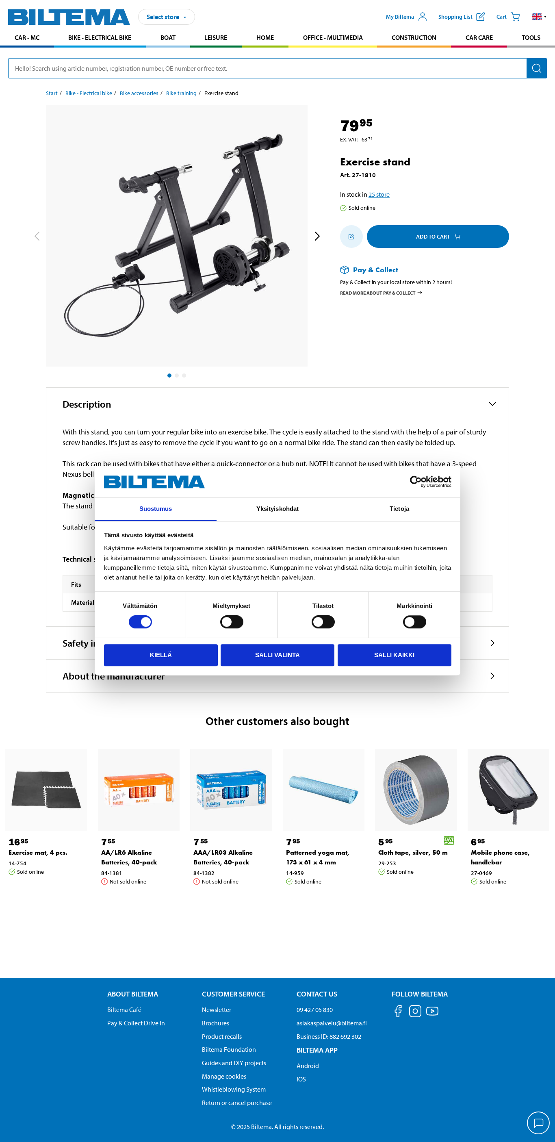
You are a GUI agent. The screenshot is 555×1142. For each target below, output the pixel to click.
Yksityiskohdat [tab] (277, 508)
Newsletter (216, 1009)
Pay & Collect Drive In (136, 1023)
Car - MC (27, 37)
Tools (531, 37)
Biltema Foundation (229, 1049)
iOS (301, 1079)
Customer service (233, 994)
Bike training (181, 93)
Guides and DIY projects (234, 1063)
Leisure (215, 37)
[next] (317, 237)
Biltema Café (124, 1009)
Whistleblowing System (234, 1089)
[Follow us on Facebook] (398, 1012)
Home (265, 37)
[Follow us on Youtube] (432, 1015)
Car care (479, 37)
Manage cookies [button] (224, 1076)
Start (52, 93)
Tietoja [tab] (399, 508)
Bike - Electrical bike (99, 37)
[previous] (36, 237)
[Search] (537, 68)
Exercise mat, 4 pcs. (38, 852)
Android (308, 1066)
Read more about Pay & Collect (378, 292)
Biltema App (317, 1050)
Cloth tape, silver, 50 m (413, 852)
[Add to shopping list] (351, 236)
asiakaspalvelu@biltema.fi (332, 1023)
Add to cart (433, 236)
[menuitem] (27, 38)
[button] (539, 16)
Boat (168, 37)
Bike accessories (139, 93)
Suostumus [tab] (155, 508)
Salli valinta (277, 654)
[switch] (231, 621)
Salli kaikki (394, 654)
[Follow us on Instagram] (415, 1012)
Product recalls (222, 1036)
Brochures (215, 1023)
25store (379, 194)
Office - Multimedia (333, 37)
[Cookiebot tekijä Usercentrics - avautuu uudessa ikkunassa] (415, 482)
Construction (414, 37)
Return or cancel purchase (237, 1103)
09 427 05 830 (315, 1009)
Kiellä (161, 654)
